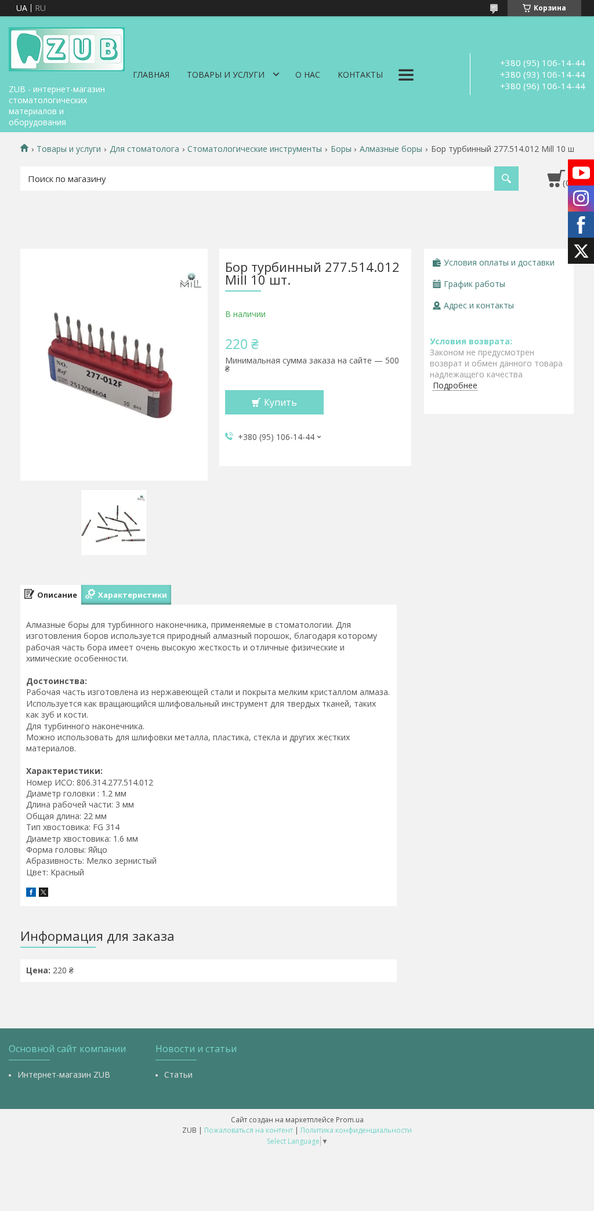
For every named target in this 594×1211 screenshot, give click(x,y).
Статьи (178, 1074)
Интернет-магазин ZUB (63, 1074)
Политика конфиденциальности (356, 1130)
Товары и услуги (226, 74)
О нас (307, 74)
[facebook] (31, 893)
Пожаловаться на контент (248, 1130)
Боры (341, 149)
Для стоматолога (144, 149)
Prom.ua (350, 1120)
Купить (280, 402)
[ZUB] (67, 47)
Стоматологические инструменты (254, 149)
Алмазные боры (391, 149)
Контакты (360, 74)
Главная (151, 74)
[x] (43, 893)
